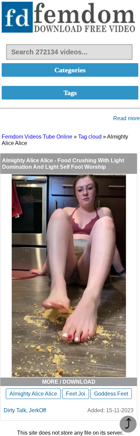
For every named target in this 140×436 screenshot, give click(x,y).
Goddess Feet (111, 394)
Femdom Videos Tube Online (37, 137)
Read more (126, 118)
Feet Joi (75, 394)
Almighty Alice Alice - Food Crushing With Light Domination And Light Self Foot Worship (63, 164)
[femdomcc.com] (70, 18)
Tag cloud (90, 137)
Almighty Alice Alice (33, 394)
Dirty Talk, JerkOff (25, 410)
